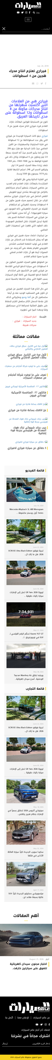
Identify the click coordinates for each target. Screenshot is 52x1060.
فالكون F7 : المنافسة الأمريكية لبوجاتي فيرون (28, 394)
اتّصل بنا (9, 1017)
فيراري (45, 136)
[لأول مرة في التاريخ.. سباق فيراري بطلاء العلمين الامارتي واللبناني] (26, 347)
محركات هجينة (29, 325)
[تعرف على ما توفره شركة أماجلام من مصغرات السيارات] (26, 368)
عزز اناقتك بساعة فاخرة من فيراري (27, 410)
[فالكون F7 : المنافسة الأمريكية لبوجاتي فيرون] (26, 386)
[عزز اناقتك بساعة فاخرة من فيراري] (26, 404)
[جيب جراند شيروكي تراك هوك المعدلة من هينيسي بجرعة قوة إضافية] (26, 420)
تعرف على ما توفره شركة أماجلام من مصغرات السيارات (27, 376)
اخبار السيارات (30, 317)
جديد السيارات (29, 321)
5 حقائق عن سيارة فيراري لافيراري (27, 448)
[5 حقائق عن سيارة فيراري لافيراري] (26, 442)
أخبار (47, 959)
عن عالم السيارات (41, 1017)
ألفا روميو (26, 297)
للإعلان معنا (23, 1017)
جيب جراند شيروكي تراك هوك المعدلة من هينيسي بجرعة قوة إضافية (28, 430)
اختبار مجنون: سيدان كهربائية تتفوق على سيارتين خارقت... (28, 966)
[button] (45, 943)
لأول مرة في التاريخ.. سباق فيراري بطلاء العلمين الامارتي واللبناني (27, 356)
